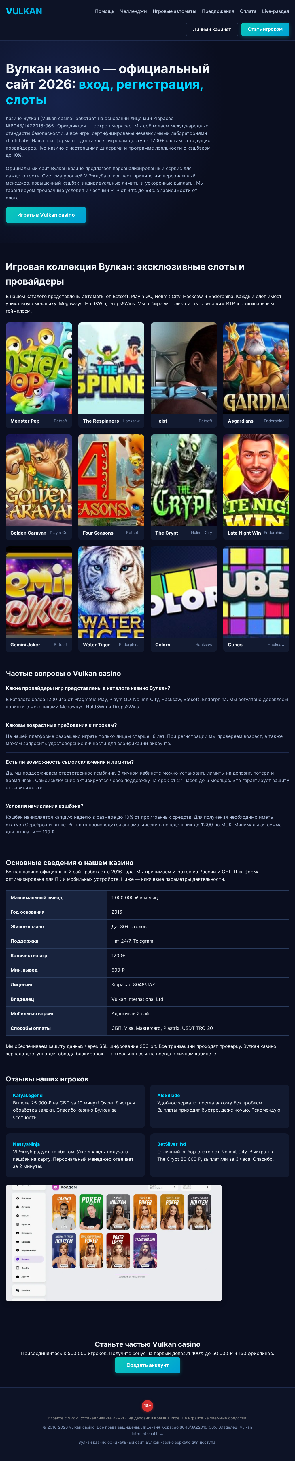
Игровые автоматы (174, 11)
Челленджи (133, 11)
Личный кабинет (212, 29)
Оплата (248, 11)
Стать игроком (265, 29)
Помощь (104, 11)
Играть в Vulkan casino (46, 215)
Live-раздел (275, 11)
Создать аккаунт (147, 1365)
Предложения (218, 11)
